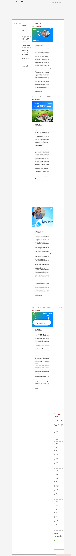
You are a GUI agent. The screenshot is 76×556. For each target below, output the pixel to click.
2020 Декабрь (56, 440)
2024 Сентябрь (56, 501)
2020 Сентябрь (56, 436)
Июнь (38, 23)
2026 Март (55, 524)
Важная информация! (37, 26)
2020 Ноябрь (56, 439)
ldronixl (40, 96)
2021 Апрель (56, 446)
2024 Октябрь (56, 502)
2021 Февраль (56, 443)
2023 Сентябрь (56, 485)
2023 (36, 23)
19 (54, 425)
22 (58, 425)
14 (57, 424)
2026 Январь (56, 521)
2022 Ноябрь (56, 471)
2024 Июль (55, 498)
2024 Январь (56, 490)
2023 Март (55, 477)
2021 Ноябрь (56, 455)
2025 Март (55, 509)
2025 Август (56, 516)
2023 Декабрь (56, 489)
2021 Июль (55, 450)
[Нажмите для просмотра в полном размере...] (41, 68)
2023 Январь (56, 474)
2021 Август (56, 451)
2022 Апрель (56, 462)
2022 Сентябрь (56, 469)
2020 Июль (55, 435)
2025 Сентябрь (56, 517)
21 (57, 425)
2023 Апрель (56, 478)
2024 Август (56, 500)
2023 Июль (55, 482)
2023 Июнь (55, 481)
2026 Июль (55, 529)
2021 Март (55, 444)
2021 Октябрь (56, 454)
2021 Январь (56, 442)
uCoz (13, 553)
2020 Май (55, 432)
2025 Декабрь (56, 520)
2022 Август (56, 467)
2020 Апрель (56, 431)
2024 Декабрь (56, 505)
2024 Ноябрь (56, 504)
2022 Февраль (56, 459)
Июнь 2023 (58, 419)
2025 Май (55, 512)
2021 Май (55, 447)
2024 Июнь (55, 497)
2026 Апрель (56, 525)
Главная (33, 23)
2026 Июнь (55, 528)
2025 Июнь (55, 513)
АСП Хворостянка (19, 2)
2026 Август (56, 531)
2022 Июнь (55, 465)
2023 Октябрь (56, 486)
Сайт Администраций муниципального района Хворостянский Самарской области (58, 536)
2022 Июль (55, 466)
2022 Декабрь (56, 473)
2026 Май (55, 527)
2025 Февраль (56, 508)
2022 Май (55, 463)
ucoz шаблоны (59, 553)
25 (62, 425)
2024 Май (55, 496)
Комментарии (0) (49, 96)
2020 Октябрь (56, 438)
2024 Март (55, 493)
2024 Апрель (56, 494)
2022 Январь (56, 458)
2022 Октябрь (56, 470)
